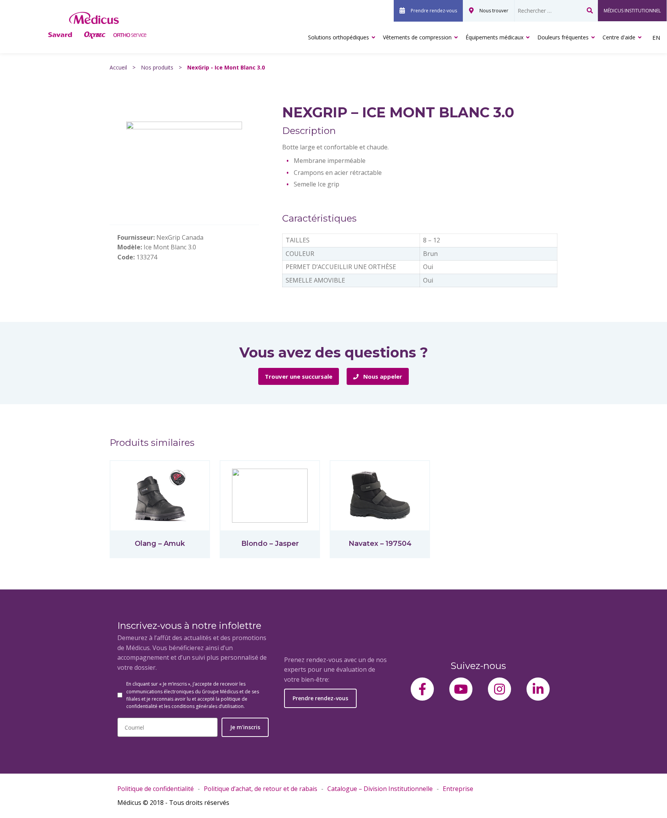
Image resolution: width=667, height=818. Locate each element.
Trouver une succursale (298, 376)
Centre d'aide (619, 37)
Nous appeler (382, 376)
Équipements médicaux (494, 37)
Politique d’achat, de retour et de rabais (260, 788)
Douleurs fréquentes (563, 37)
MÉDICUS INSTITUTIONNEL (632, 10)
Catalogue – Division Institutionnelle (380, 788)
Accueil (118, 67)
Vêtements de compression (417, 37)
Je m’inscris (245, 727)
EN (656, 37)
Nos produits (157, 67)
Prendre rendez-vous (434, 10)
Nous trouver (493, 10)
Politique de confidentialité (155, 788)
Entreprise (458, 788)
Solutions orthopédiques (338, 37)
